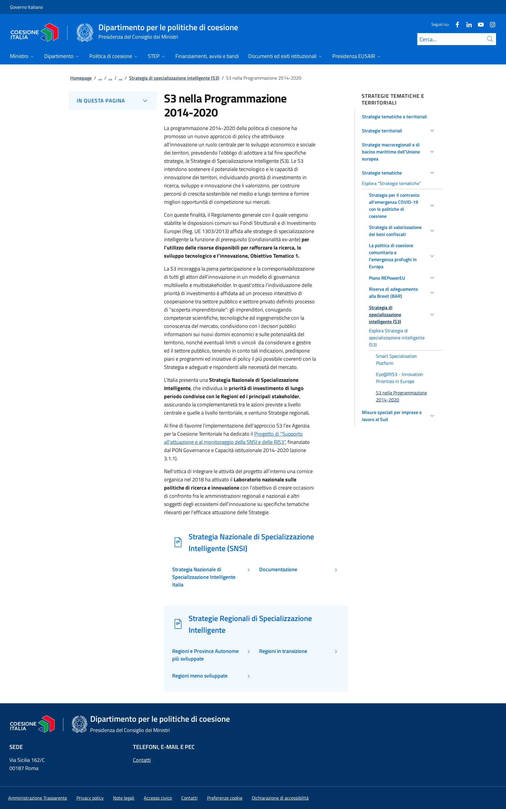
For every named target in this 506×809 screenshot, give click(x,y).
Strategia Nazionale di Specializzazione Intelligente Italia (203, 577)
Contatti (142, 760)
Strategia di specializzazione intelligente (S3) (174, 77)
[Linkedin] (467, 24)
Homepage (81, 77)
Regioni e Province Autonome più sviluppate (205, 655)
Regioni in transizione (283, 651)
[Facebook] (455, 24)
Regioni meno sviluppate (200, 676)
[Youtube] (478, 24)
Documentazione (278, 569)
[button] (399, 117)
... (100, 77)
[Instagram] (490, 24)
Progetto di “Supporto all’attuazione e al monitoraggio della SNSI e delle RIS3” (233, 438)
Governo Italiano (26, 7)
